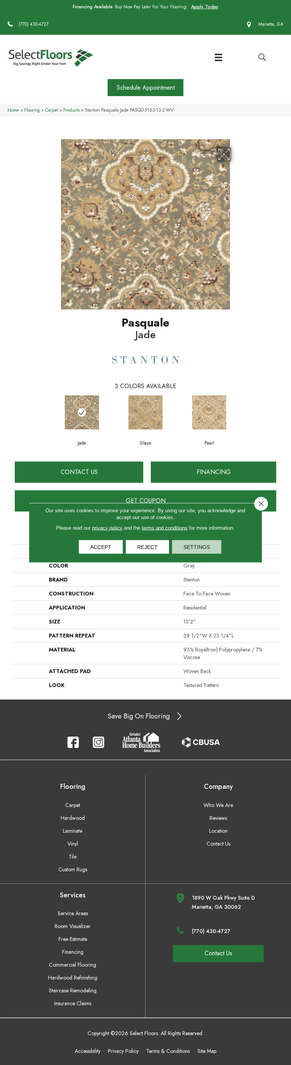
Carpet (51, 110)
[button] (145, 87)
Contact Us (79, 472)
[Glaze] (145, 412)
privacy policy (107, 527)
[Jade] (82, 412)
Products (71, 110)
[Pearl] (209, 412)
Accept (100, 547)
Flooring (32, 110)
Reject (147, 547)
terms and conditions (165, 527)
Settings (196, 547)
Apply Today (204, 6)
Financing (214, 472)
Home (13, 110)
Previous (14, 412)
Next (276, 412)
